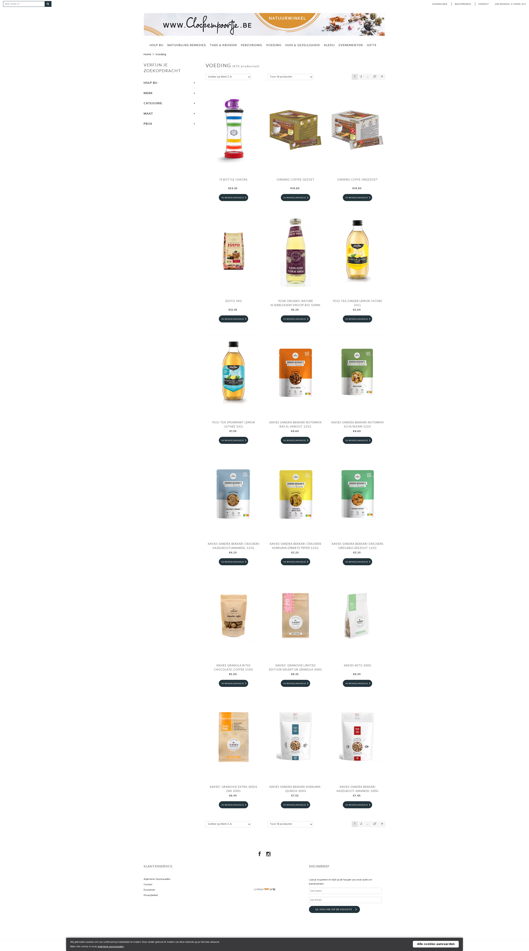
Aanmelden (439, 4)
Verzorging (251, 45)
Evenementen (351, 45)
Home (147, 54)
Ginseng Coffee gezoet (296, 179)
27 (374, 76)
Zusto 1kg (233, 301)
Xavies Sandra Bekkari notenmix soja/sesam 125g (357, 424)
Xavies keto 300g (357, 665)
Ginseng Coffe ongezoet (357, 179)
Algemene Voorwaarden (157, 879)
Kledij (329, 45)
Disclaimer (149, 890)
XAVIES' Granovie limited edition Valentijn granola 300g (295, 667)
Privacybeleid (151, 895)
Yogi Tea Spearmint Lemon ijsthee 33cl (233, 424)
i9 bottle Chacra (233, 179)
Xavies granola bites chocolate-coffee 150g (233, 667)
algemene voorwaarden (111, 947)
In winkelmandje (232, 197)
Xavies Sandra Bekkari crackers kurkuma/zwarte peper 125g (296, 546)
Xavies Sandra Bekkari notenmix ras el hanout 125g (295, 424)
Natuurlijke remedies (186, 45)
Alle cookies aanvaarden (436, 944)
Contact (483, 4)
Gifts (371, 45)
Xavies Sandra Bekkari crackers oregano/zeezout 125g (358, 546)
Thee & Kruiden (223, 45)
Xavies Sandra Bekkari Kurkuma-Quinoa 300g (295, 789)
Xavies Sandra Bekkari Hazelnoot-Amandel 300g (358, 789)
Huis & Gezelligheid (302, 45)
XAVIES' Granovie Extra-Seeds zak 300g (233, 789)
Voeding (273, 45)
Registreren (463, 4)
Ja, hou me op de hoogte (333, 909)
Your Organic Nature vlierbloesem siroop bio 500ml (295, 303)
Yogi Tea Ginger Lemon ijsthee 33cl (357, 303)
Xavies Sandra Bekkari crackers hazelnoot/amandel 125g (234, 546)
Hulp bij (156, 45)
